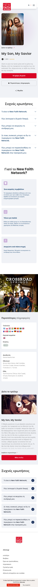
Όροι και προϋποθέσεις (10, 561)
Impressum (7, 564)
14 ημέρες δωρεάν (19, 76)
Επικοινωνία (7, 570)
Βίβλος (6, 345)
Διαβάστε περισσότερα (8, 453)
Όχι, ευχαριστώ (26, 585)
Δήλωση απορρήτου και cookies (13, 573)
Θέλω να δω (19, 458)
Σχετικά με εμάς (8, 567)
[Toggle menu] (33, 5)
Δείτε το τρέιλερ (6, 48)
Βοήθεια (5, 558)
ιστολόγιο (6, 555)
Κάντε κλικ (22, 582)
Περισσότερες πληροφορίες (20, 83)
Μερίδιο (20, 91)
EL (29, 5)
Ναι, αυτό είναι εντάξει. (13, 585)
